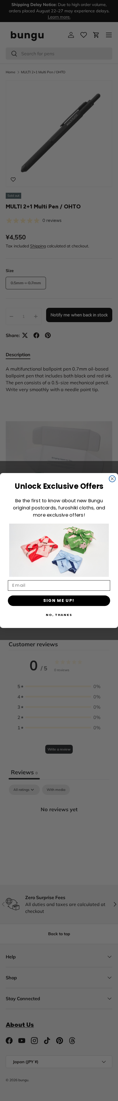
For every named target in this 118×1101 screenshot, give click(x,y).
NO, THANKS (59, 614)
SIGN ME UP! (59, 601)
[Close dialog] (112, 479)
